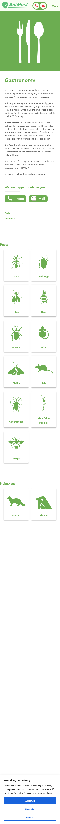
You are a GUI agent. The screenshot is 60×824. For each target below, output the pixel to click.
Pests (7, 212)
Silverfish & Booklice (44, 420)
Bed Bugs (44, 276)
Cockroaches (16, 421)
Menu (55, 5)
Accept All (30, 800)
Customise (30, 809)
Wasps (16, 458)
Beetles (16, 347)
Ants (16, 276)
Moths (16, 382)
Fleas (43, 311)
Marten (16, 515)
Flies (16, 311)
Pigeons (44, 515)
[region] (30, 799)
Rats (43, 382)
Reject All (30, 817)
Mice (43, 347)
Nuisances (10, 218)
